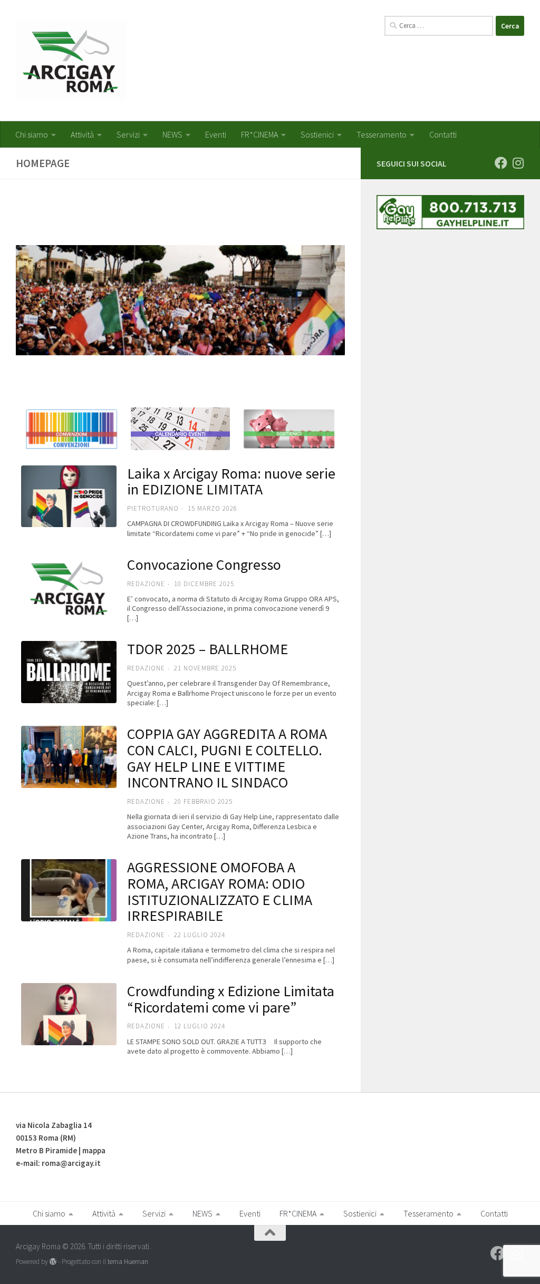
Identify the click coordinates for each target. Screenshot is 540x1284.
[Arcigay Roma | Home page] (71, 60)
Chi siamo (31, 134)
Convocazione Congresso (204, 564)
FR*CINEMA (259, 134)
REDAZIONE (146, 583)
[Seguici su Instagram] (518, 163)
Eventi (215, 134)
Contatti (443, 134)
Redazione (146, 801)
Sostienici (317, 134)
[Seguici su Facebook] (501, 163)
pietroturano (153, 508)
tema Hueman (128, 1261)
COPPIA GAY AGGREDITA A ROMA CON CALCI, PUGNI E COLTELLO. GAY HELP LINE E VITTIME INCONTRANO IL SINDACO (227, 758)
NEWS (172, 134)
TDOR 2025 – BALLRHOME (207, 648)
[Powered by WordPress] (53, 1261)
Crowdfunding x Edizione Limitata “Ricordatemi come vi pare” (230, 999)
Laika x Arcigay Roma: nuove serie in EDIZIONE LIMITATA (231, 481)
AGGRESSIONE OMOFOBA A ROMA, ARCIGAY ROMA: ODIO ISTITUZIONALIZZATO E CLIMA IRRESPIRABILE (219, 891)
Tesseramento (381, 134)
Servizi (128, 134)
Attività (82, 134)
